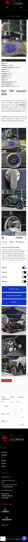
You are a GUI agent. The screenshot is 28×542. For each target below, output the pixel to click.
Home (9, 15)
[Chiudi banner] (25, 237)
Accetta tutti (14, 289)
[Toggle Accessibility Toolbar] (24, 538)
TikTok (3, 466)
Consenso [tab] (4, 242)
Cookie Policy (5, 497)
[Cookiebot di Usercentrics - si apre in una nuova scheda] (16, 238)
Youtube (3, 463)
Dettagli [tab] (11, 242)
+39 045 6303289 (8, 486)
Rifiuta (14, 302)
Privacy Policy (5, 494)
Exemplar (24, 102)
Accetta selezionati (14, 295)
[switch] (24, 272)
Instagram (4, 452)
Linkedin (3, 460)
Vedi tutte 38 (6, 380)
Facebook (4, 455)
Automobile (15, 15)
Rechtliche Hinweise (6, 495)
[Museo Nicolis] (14, 2)
